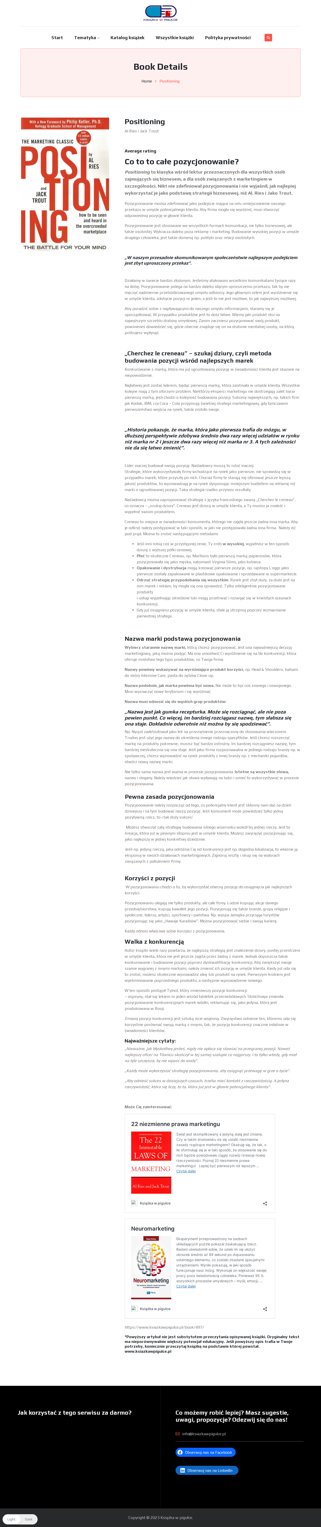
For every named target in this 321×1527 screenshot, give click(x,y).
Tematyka (85, 37)
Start (57, 37)
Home (146, 81)
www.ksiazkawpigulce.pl (148, 1351)
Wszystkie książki (175, 37)
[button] (20, 1519)
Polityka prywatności (228, 37)
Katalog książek (127, 37)
